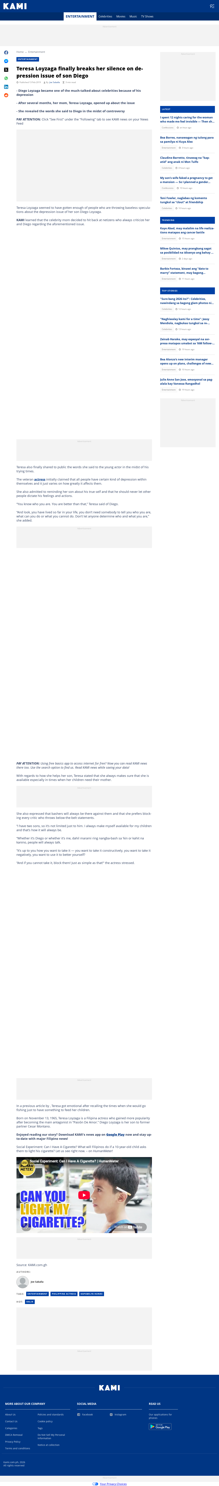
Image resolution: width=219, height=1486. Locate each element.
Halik (29, 1301)
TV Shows (147, 16)
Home (20, 51)
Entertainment (80, 16)
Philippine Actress (64, 1293)
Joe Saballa (54, 82)
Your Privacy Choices (113, 1484)
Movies (120, 16)
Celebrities (105, 16)
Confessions (167, 127)
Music (133, 16)
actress (39, 479)
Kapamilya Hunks (92, 1293)
